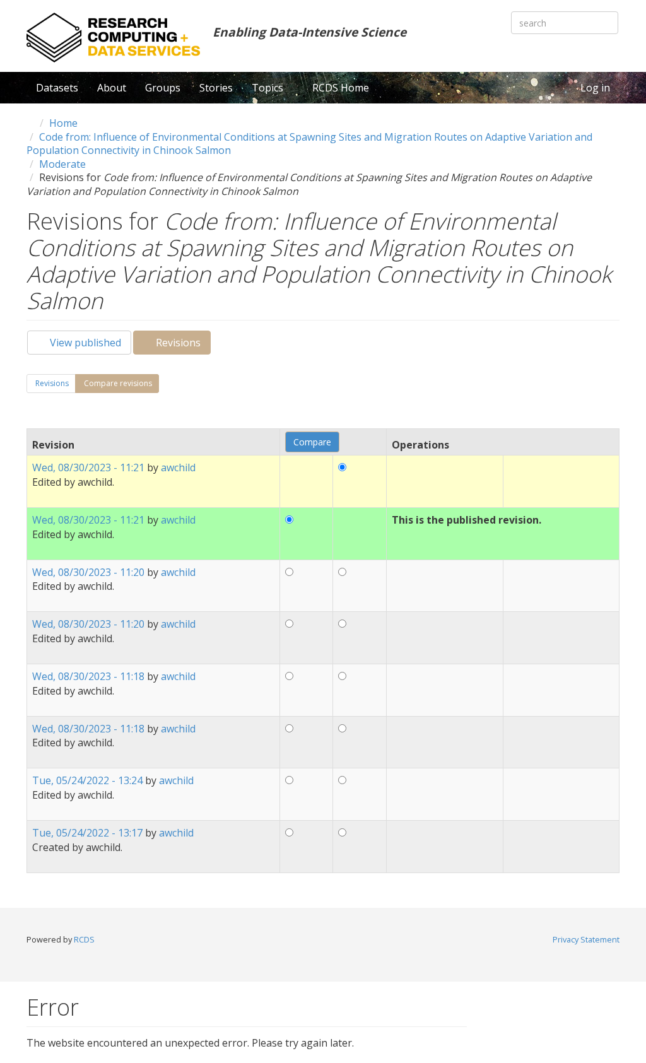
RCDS (84, 939)
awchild (178, 467)
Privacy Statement (586, 939)
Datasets (57, 88)
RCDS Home (340, 88)
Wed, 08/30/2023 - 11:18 (88, 676)
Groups (162, 88)
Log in (595, 88)
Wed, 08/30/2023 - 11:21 (88, 467)
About (111, 88)
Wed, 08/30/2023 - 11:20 (88, 572)
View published (84, 342)
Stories (216, 88)
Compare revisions (120, 385)
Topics (269, 88)
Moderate (62, 164)
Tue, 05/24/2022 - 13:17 (87, 833)
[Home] (113, 37)
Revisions (182, 345)
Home (63, 123)
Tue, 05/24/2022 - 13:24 (87, 780)
